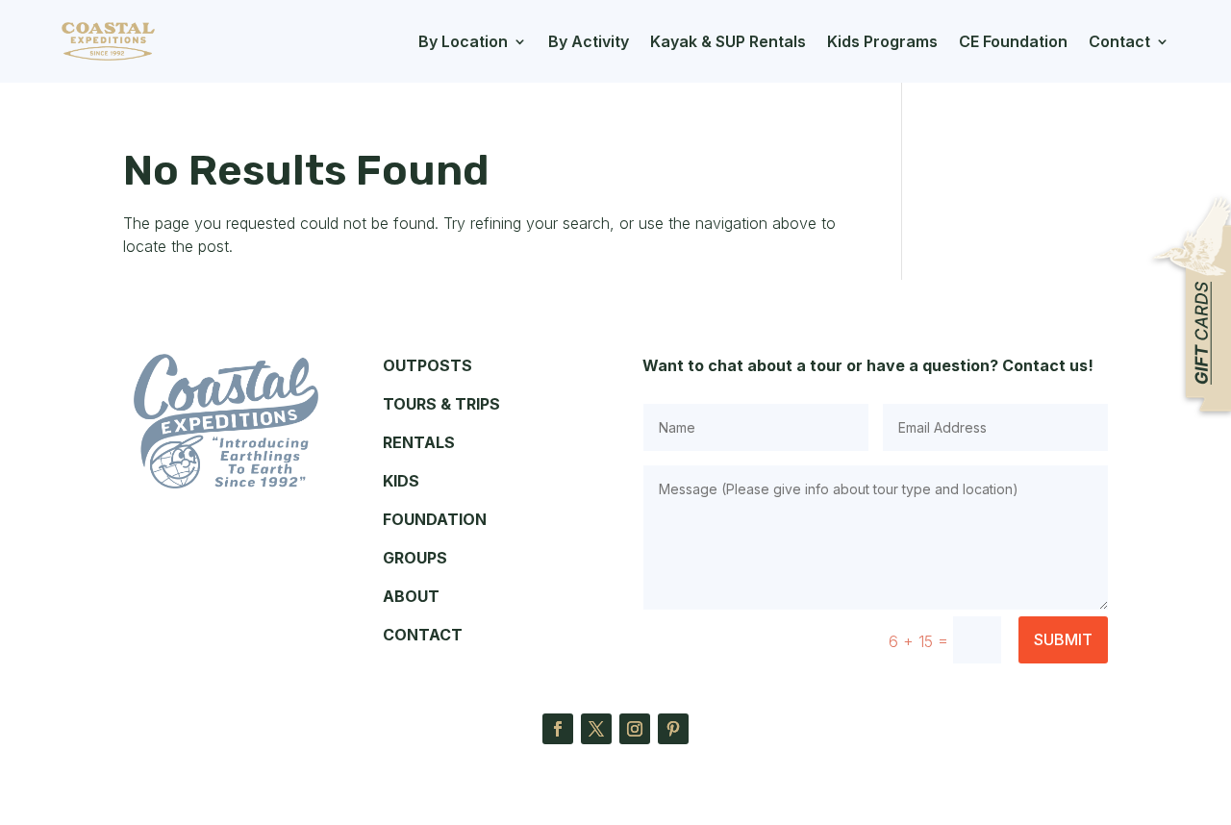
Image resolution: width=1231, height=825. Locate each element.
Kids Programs (882, 41)
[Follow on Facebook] (557, 728)
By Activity (588, 41)
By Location (463, 41)
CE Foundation (1013, 41)
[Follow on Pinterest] (673, 728)
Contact (1119, 41)
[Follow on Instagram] (634, 728)
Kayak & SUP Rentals (728, 41)
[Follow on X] (596, 728)
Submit (1063, 639)
